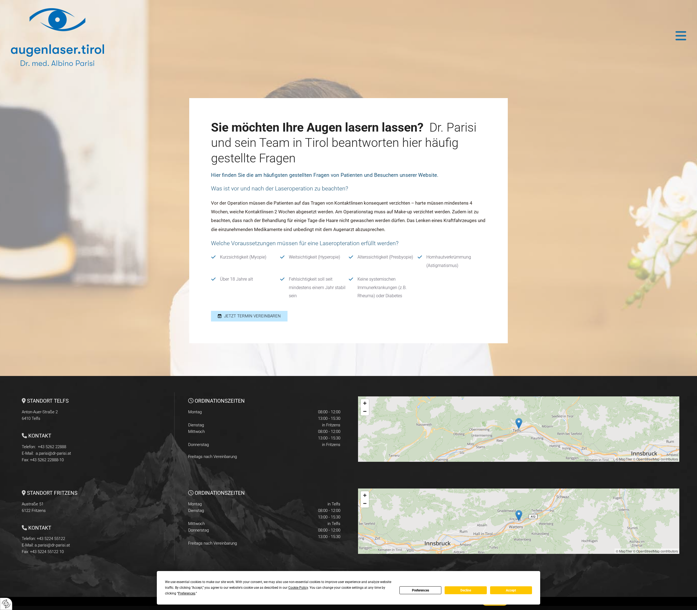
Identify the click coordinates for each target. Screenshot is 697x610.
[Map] (518, 429)
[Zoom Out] (365, 411)
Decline (465, 590)
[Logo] (86, 35)
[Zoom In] (365, 403)
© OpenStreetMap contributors (655, 459)
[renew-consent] (6, 604)
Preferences (420, 590)
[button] (432, 36)
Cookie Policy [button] (298, 588)
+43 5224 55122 (51, 538)
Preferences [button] (186, 593)
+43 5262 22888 (52, 446)
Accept (511, 590)
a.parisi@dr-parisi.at (53, 453)
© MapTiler (624, 459)
